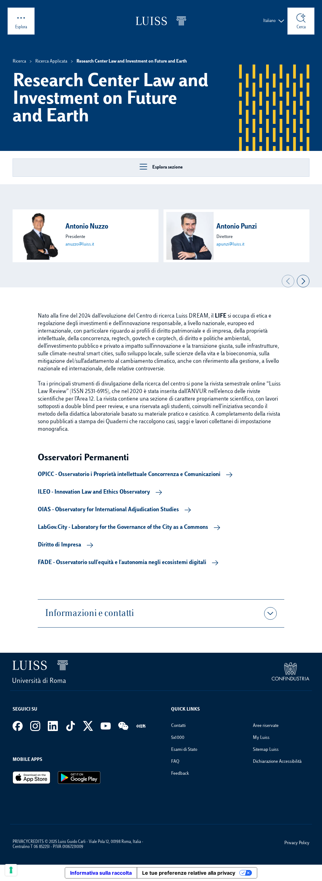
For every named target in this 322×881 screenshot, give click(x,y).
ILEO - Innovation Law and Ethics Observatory (94, 492)
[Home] (161, 21)
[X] (88, 726)
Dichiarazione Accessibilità (277, 761)
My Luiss (261, 737)
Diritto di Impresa (59, 545)
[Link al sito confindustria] (290, 671)
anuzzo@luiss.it (79, 244)
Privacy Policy (296, 843)
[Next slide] (303, 281)
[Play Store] (79, 777)
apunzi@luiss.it (230, 244)
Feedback (180, 773)
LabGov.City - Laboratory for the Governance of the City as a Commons (123, 527)
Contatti (178, 725)
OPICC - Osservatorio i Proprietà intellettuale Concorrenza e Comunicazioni (129, 475)
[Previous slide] (288, 281)
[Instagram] (35, 726)
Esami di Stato (184, 749)
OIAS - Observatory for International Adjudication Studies (108, 510)
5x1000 (177, 737)
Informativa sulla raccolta (101, 873)
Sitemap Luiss (266, 749)
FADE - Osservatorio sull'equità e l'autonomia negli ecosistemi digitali (122, 563)
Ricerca (19, 61)
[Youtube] (106, 726)
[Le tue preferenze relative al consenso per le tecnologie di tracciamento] (11, 870)
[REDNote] (141, 726)
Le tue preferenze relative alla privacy (188, 873)
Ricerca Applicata (51, 61)
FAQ (175, 761)
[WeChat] (123, 726)
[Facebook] (18, 726)
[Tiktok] (70, 726)
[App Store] (31, 777)
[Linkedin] (53, 726)
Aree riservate (266, 725)
